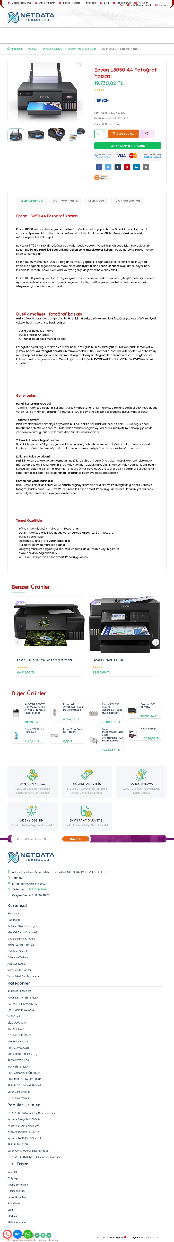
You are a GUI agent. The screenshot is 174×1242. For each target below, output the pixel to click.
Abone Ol (75, 839)
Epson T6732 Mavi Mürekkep (34, 731)
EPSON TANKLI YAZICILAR (82, 48)
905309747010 (37, 889)
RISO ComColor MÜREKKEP (23, 1072)
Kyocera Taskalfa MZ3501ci (23, 1131)
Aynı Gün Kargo (16, 963)
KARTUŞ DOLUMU (18, 1041)
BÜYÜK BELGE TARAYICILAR (24, 1079)
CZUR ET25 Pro (149, 729)
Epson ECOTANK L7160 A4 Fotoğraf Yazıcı (44, 660)
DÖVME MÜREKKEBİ (19, 1035)
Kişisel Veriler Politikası (20, 944)
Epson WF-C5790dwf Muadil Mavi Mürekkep (73, 707)
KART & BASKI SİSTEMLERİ (73, 31)
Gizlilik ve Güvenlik (18, 951)
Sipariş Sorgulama (21, 3)
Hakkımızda (13, 919)
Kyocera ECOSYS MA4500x (23, 1125)
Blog (106, 3)
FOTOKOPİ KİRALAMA (145, 31)
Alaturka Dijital (114, 1237)
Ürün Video (96, 200)
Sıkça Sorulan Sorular (19, 969)
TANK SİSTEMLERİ (18, 1066)
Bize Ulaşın (13, 913)
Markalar (142, 3)
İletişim (163, 5)
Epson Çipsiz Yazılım (18, 1097)
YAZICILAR (14, 31)
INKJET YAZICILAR (53, 48)
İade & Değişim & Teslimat (22, 938)
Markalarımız (18, 1222)
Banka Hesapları (72, 3)
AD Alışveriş (134, 1237)
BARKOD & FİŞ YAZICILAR (110, 31)
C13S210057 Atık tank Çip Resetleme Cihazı (32, 1112)
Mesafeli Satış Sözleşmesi (22, 932)
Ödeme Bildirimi (46, 3)
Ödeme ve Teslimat (18, 957)
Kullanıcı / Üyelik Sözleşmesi (23, 925)
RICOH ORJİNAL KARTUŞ (22, 1053)
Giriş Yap (12, 1178)
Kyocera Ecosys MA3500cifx (23, 1119)
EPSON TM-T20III (18, 1144)
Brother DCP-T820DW (148, 706)
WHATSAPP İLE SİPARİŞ (128, 146)
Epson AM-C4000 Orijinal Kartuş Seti (28, 1150)
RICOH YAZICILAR (18, 1060)
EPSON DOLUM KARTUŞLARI (24, 1085)
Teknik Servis (123, 3)
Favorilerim (91, 3)
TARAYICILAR (42, 39)
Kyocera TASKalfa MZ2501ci (24, 1138)
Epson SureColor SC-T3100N (73, 731)
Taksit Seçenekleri (127, 200)
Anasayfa (16, 48)
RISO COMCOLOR (18, 1047)
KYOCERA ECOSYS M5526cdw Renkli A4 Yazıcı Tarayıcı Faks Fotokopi (34, 708)
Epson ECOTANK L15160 (108, 660)
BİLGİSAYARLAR (19, 39)
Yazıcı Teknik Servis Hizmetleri (24, 976)
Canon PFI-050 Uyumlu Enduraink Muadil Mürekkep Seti (112, 708)
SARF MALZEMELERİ (39, 31)
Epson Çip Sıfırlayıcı (18, 1091)
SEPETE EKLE (126, 133)
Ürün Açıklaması (31, 200)
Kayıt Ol (12, 1171)
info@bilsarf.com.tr (141, 5)
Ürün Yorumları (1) (65, 200)
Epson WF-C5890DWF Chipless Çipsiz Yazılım (33, 1156)
